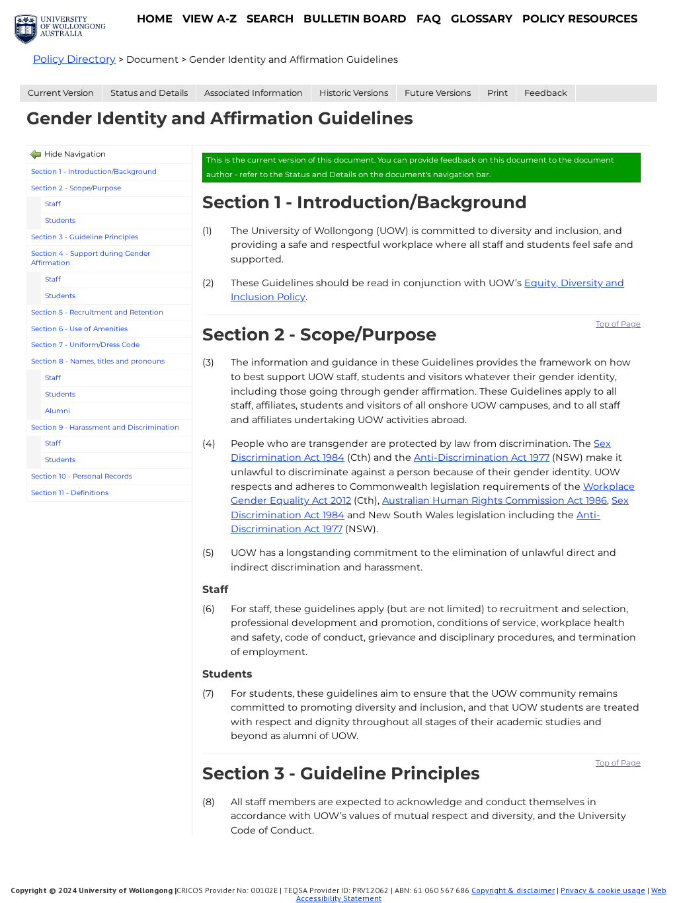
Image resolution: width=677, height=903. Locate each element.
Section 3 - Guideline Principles (84, 237)
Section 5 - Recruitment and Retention (97, 312)
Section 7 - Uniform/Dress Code (85, 344)
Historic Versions (353, 92)
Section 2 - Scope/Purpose (76, 188)
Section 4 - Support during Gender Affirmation (90, 258)
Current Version (61, 92)
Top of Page (618, 324)
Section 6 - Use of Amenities (79, 329)
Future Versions (438, 92)
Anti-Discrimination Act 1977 (481, 457)
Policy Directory (74, 59)
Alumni (57, 411)
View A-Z (209, 18)
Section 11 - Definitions (69, 493)
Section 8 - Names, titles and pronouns (98, 361)
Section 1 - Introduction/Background (94, 171)
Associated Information (253, 92)
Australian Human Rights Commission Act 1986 (494, 500)
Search (270, 18)
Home (155, 18)
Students (60, 220)
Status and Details (149, 92)
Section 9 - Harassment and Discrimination (105, 427)
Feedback (545, 92)
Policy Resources (579, 18)
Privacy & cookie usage (603, 890)
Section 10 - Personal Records (81, 476)
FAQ (429, 18)
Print (497, 92)
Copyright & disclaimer (513, 890)
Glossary (481, 18)
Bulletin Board (355, 18)
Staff (53, 204)
